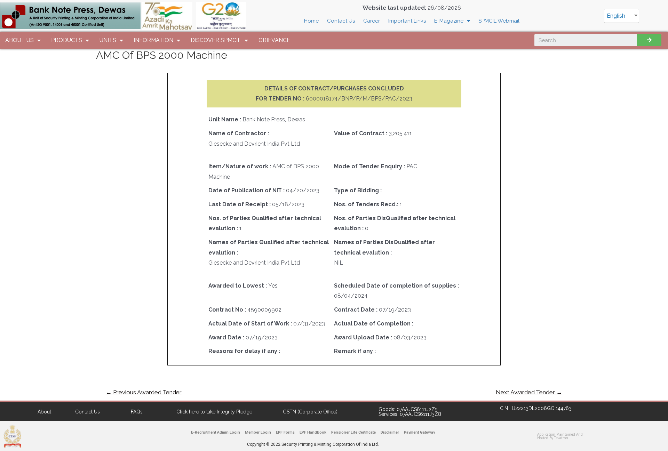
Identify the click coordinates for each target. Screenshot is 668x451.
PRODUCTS (66, 40)
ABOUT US (19, 40)
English (616, 16)
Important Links (407, 21)
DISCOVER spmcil (216, 40)
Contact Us (341, 21)
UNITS (108, 40)
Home (311, 21)
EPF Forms (285, 432)
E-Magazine (448, 21)
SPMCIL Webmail (498, 21)
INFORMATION (153, 40)
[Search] (649, 40)
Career (371, 21)
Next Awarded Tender (529, 392)
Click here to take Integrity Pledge (214, 411)
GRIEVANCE (274, 40)
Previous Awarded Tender (144, 392)
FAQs (137, 411)
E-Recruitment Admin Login (215, 432)
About (44, 411)
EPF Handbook (313, 432)
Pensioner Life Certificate (353, 432)
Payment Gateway (419, 432)
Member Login (258, 432)
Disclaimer (390, 432)
